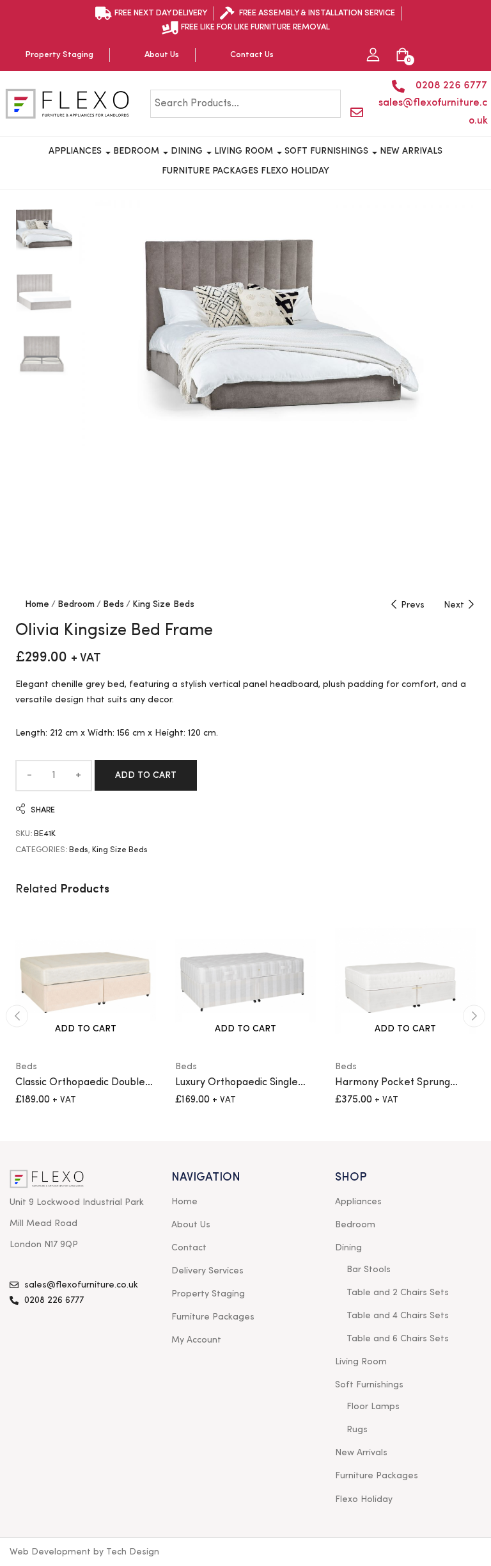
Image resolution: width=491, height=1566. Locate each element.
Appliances (76, 151)
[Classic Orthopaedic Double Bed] (85, 980)
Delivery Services (207, 1270)
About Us (190, 1224)
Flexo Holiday (295, 170)
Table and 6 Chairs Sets (398, 1338)
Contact (189, 1247)
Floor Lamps (373, 1406)
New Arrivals (411, 151)
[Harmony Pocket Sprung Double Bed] (405, 980)
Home (37, 604)
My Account (196, 1340)
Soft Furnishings (327, 151)
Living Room (245, 151)
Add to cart (145, 775)
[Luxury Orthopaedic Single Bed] (245, 980)
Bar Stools (369, 1269)
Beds (113, 604)
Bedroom (137, 151)
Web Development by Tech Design (84, 1551)
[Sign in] (373, 55)
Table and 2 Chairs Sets (398, 1292)
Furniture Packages (210, 170)
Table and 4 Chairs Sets (398, 1315)
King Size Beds (163, 604)
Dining (188, 151)
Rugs (357, 1429)
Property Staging (208, 1293)
